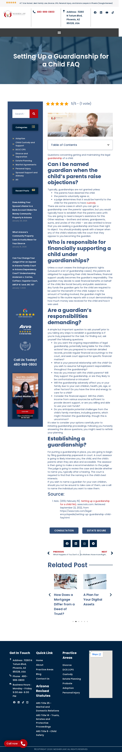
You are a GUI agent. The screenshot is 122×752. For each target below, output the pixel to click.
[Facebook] (95, 12)
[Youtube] (106, 12)
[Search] (34, 113)
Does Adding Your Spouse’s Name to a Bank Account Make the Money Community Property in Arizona (24, 210)
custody (91, 202)
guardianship (55, 158)
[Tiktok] (112, 12)
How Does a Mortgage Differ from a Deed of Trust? (64, 604)
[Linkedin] (101, 12)
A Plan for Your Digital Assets (92, 599)
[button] (59, 32)
